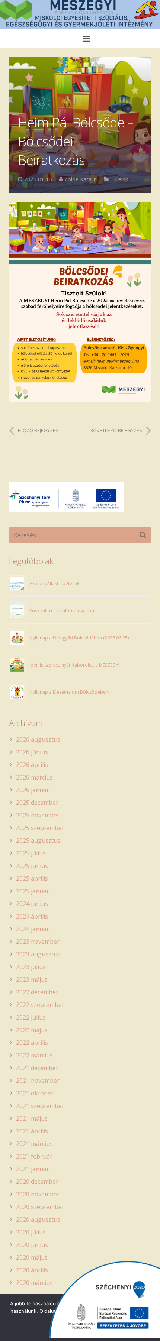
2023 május (32, 979)
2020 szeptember (40, 1207)
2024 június (32, 904)
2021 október (35, 1093)
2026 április (32, 765)
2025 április (32, 878)
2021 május (32, 1118)
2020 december (37, 1182)
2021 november (38, 1080)
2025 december (37, 803)
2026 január (32, 790)
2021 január (32, 1169)
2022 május (32, 1030)
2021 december (37, 1068)
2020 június (32, 1245)
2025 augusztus (38, 840)
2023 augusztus (38, 954)
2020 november (38, 1194)
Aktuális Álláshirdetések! (54, 583)
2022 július (31, 1017)
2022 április (32, 1043)
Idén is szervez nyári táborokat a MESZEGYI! (75, 665)
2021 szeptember (40, 1106)
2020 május (32, 1257)
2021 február (34, 1156)
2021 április (32, 1131)
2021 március (34, 1144)
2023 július (31, 967)
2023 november (38, 941)
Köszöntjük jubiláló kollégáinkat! (63, 611)
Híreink (119, 179)
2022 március (34, 1055)
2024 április (32, 916)
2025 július (31, 853)
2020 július (31, 1232)
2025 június (32, 866)
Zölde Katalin (80, 179)
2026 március (34, 777)
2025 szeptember (40, 828)
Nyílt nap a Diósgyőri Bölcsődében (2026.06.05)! (79, 638)
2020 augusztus (38, 1219)
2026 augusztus (38, 739)
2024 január (32, 929)
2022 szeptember (40, 1005)
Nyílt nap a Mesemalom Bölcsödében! (69, 692)
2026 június (32, 752)
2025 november (38, 815)
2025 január (32, 891)
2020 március (34, 1283)
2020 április (32, 1270)
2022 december (37, 992)
